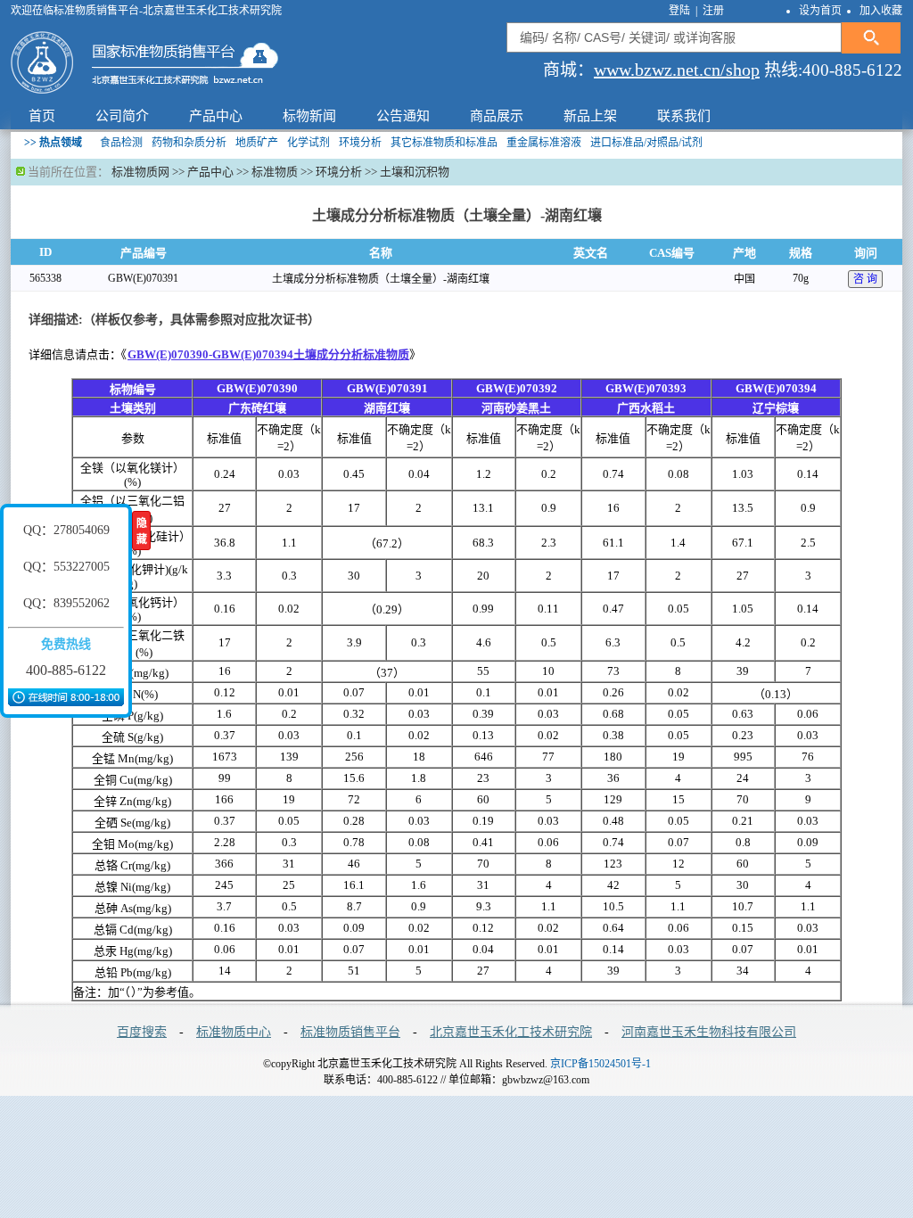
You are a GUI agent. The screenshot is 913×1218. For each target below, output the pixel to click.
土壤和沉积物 (414, 171)
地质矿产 (256, 142)
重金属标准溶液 (543, 142)
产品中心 (216, 116)
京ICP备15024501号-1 (600, 1064)
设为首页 (820, 10)
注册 (713, 10)
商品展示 (496, 116)
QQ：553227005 (66, 566)
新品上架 (590, 116)
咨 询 (865, 279)
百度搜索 (142, 1032)
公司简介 (122, 116)
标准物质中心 (233, 1032)
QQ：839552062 (66, 603)
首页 (42, 116)
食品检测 (121, 142)
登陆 (681, 10)
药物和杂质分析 (189, 142)
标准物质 (274, 171)
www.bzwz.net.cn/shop (677, 69)
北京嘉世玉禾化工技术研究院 (511, 1032)
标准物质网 (140, 171)
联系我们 (684, 116)
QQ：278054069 (66, 530)
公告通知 (403, 116)
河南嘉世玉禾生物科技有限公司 (708, 1032)
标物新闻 (309, 116)
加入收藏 (881, 10)
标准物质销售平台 (350, 1032)
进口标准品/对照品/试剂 (646, 142)
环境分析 (360, 142)
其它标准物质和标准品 (444, 142)
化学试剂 (308, 142)
